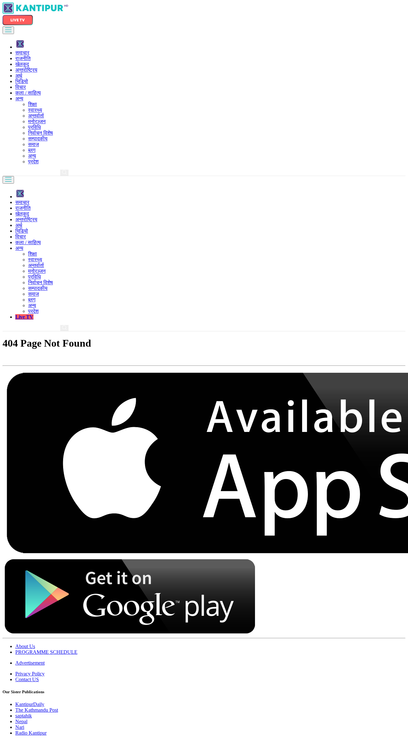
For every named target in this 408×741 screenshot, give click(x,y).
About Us (25, 646)
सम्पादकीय (37, 138)
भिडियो (21, 81)
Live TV (24, 317)
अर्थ (18, 75)
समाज (33, 144)
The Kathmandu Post (36, 710)
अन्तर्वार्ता (36, 115)
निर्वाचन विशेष (40, 133)
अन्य (32, 156)
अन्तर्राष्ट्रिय (26, 70)
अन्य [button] (19, 98)
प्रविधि (34, 127)
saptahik (23, 715)
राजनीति (23, 58)
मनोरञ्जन (37, 121)
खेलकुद (22, 64)
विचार (20, 87)
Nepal (21, 721)
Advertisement (30, 663)
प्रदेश (33, 161)
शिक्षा (32, 104)
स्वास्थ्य (35, 110)
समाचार (22, 52)
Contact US (27, 679)
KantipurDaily (29, 704)
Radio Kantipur (31, 733)
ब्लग (31, 150)
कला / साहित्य (28, 92)
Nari (19, 727)
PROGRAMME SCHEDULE (46, 652)
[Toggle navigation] (8, 30)
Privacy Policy (30, 673)
